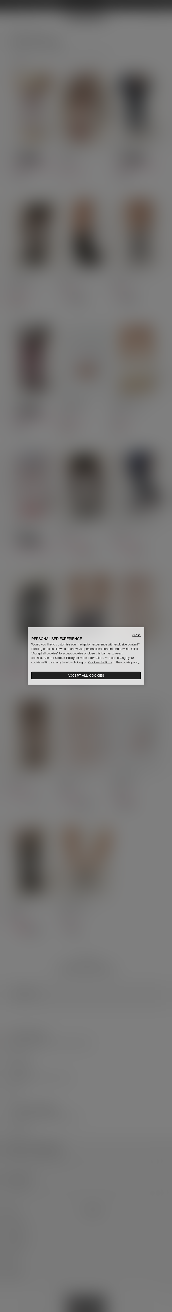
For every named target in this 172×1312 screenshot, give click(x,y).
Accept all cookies (86, 675)
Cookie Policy (65, 658)
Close (136, 635)
